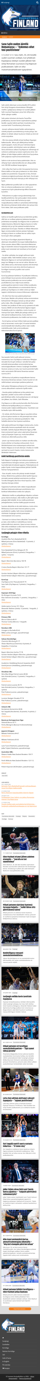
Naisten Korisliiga (8, 1351)
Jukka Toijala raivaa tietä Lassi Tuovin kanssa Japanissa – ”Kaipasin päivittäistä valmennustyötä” (19, 1192)
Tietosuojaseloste (25, 1378)
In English (5, 1361)
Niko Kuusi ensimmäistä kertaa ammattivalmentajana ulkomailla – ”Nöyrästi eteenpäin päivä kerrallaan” (18, 1242)
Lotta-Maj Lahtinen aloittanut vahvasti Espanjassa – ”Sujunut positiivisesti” (18, 1099)
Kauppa (7, 1368)
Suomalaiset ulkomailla (8, 816)
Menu (5, 33)
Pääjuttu (24, 816)
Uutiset (11, 37)
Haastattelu (32, 816)
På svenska (6, 1365)
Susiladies (5, 1344)
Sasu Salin (4, 775)
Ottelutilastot (6, 546)
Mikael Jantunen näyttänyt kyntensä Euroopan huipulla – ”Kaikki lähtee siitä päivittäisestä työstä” (19, 907)
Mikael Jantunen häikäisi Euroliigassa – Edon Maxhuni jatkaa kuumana (19, 1291)
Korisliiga (5, 1348)
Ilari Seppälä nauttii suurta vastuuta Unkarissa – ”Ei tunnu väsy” (17, 1145)
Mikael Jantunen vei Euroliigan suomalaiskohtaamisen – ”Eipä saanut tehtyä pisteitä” (18, 1049)
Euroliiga (4, 819)
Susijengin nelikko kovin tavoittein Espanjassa (17, 998)
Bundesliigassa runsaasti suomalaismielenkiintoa (13, 954)
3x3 (3, 1355)
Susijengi (4, 37)
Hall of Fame (6, 1358)
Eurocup (10, 819)
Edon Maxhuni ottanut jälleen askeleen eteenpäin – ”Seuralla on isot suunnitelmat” (18, 859)
